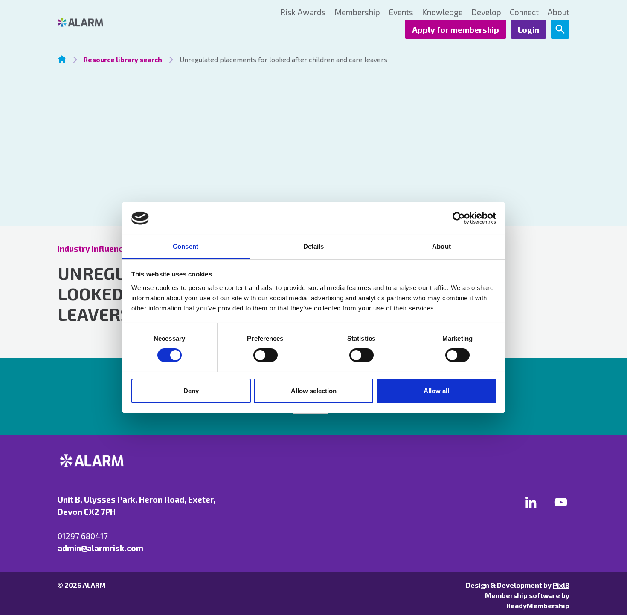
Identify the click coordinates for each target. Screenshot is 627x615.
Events (401, 12)
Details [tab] (313, 246)
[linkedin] (531, 502)
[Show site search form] (560, 29)
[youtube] (560, 502)
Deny (191, 390)
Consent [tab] (185, 246)
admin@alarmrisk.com (100, 548)
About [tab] (441, 246)
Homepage (62, 59)
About (558, 12)
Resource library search (123, 59)
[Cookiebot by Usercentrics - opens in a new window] (458, 218)
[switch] (265, 355)
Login (528, 29)
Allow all (436, 390)
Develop (486, 12)
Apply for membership (455, 29)
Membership (357, 12)
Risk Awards (303, 12)
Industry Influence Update (107, 248)
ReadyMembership (537, 605)
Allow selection (314, 390)
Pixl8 (561, 585)
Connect (524, 12)
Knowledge (442, 12)
